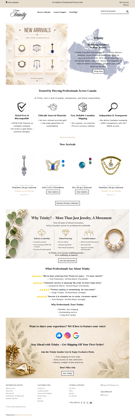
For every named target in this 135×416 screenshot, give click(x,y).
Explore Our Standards (67, 137)
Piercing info (10, 393)
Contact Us (41, 388)
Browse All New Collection (68, 203)
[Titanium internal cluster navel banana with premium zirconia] (24, 165)
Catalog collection (12, 398)
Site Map (40, 401)
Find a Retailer (13, 2)
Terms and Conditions (44, 393)
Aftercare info (10, 388)
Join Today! (67, 373)
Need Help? (73, 12)
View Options (53, 192)
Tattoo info (9, 391)
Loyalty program (42, 391)
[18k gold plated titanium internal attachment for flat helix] (110, 165)
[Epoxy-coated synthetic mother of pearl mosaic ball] (82, 165)
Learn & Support (60, 12)
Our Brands (73, 396)
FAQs (39, 398)
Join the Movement (67, 261)
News (71, 391)
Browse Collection (43, 12)
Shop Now (98, 71)
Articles (71, 393)
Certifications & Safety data (15, 396)
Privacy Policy (42, 396)
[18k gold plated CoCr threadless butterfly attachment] (52, 165)
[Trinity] (18, 15)
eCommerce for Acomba (23, 415)
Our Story (72, 388)
